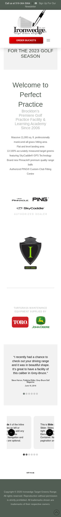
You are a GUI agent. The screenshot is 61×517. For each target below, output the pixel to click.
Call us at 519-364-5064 (17, 3)
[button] (48, 40)
